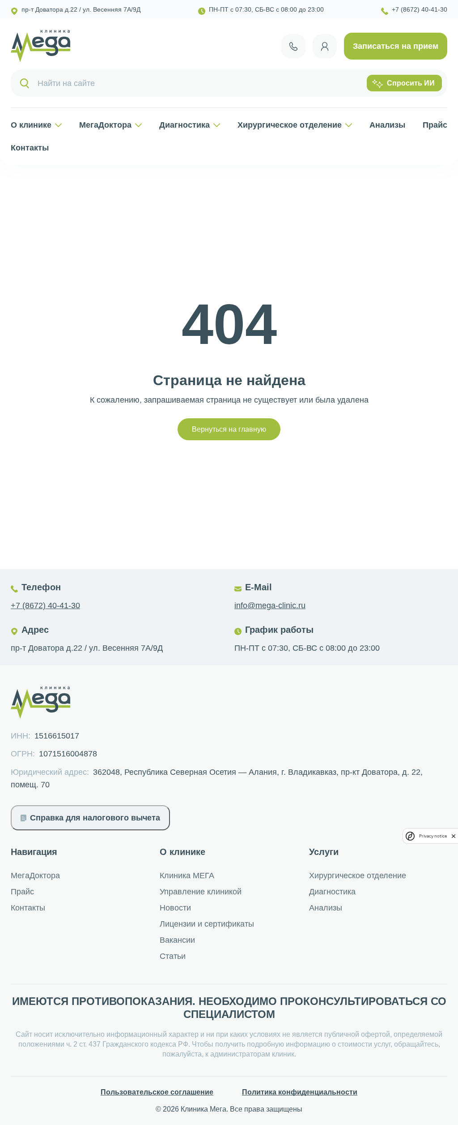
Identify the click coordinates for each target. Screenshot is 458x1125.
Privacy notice (433, 835)
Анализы (387, 124)
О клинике (31, 124)
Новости (175, 907)
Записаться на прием (395, 46)
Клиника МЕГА (187, 875)
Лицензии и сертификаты (207, 923)
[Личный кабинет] (325, 46)
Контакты (30, 147)
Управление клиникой (201, 891)
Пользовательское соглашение (157, 1092)
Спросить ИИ (411, 83)
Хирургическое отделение (289, 124)
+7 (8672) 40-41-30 (45, 605)
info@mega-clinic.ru (269, 605)
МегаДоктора (105, 124)
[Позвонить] (293, 46)
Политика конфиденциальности (299, 1092)
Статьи (173, 956)
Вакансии (177, 940)
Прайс (435, 124)
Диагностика (184, 124)
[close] (453, 836)
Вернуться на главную (229, 429)
